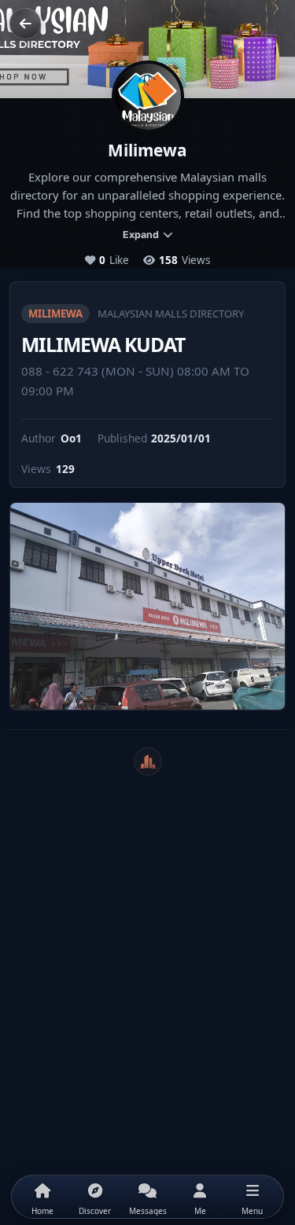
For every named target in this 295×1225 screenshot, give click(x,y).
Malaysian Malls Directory (171, 313)
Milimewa (55, 313)
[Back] (25, 23)
